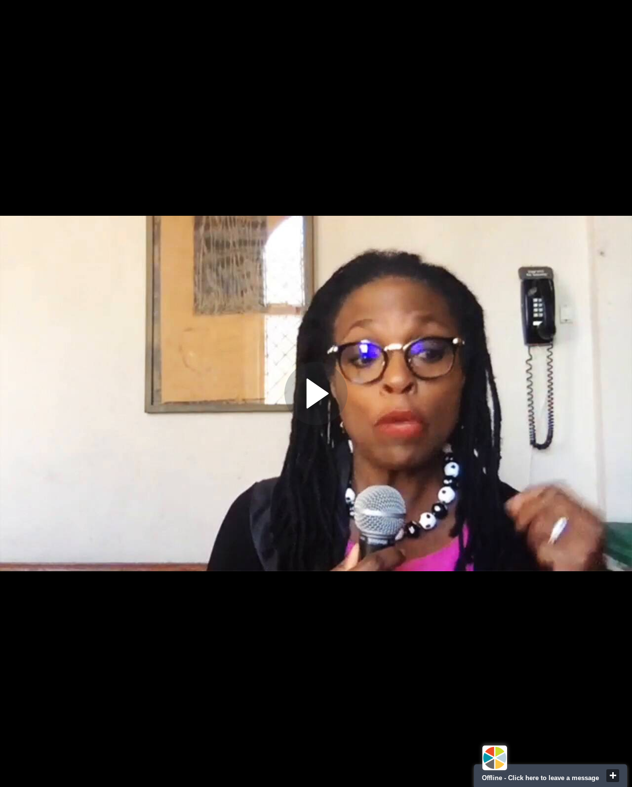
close (612, 775)
